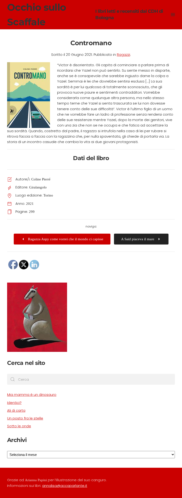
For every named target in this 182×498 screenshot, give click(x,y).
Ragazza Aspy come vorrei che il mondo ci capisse (65, 239)
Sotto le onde (19, 426)
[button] (173, 15)
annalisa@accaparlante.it (64, 485)
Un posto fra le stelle (25, 418)
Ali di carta (16, 410)
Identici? (14, 402)
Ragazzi (123, 54)
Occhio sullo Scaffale (85, 14)
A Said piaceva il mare (137, 239)
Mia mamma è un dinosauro (31, 394)
